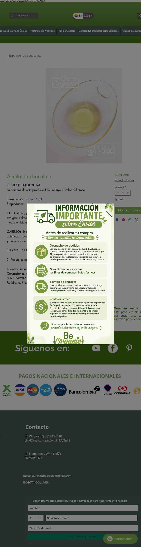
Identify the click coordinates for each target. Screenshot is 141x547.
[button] (109, 214)
